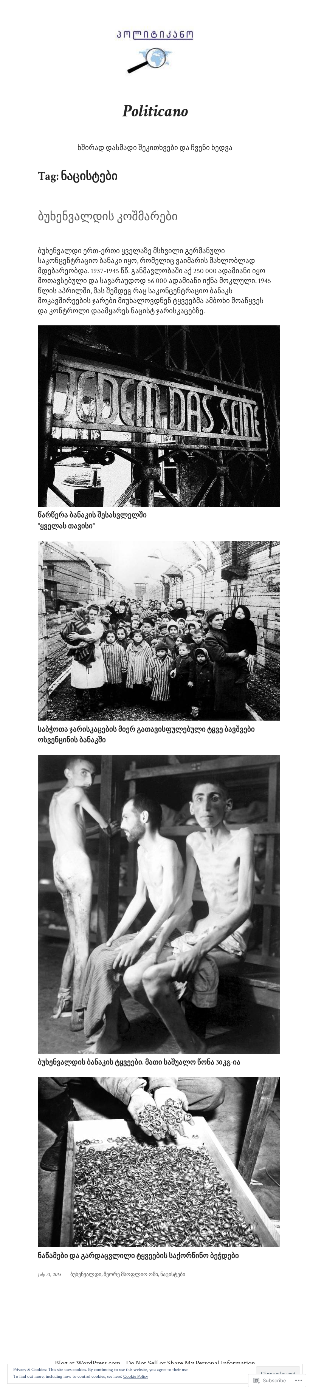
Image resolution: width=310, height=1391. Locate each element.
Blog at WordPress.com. (88, 1363)
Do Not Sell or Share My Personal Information (190, 1363)
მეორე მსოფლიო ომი (131, 1274)
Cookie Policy (135, 1376)
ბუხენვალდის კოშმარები (108, 217)
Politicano (155, 111)
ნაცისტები (172, 1274)
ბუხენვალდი (85, 1274)
